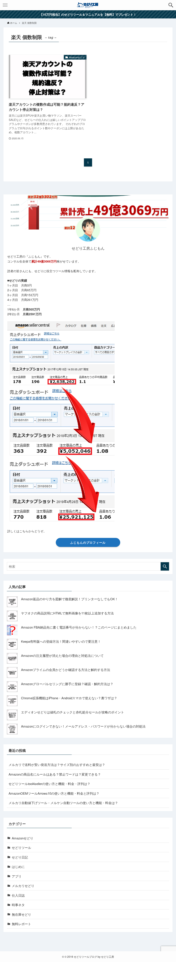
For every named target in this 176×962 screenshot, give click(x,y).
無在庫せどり (21, 914)
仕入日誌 (18, 895)
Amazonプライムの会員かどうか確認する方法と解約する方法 (65, 669)
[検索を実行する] (165, 566)
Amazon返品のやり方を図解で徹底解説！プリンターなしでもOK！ (69, 599)
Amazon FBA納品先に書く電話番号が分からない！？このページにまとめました (79, 627)
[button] (171, 5)
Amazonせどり (22, 838)
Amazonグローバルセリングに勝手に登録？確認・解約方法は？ (67, 683)
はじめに (18, 866)
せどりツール (21, 847)
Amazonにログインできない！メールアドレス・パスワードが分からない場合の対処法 (83, 726)
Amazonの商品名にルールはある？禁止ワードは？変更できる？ (55, 774)
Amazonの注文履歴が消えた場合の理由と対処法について (62, 655)
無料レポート (21, 923)
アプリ (16, 876)
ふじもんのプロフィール (88, 542)
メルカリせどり (23, 885)
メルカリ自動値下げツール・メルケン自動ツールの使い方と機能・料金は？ (63, 802)
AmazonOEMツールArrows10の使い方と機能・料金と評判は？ (54, 793)
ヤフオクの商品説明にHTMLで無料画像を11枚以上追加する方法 (67, 613)
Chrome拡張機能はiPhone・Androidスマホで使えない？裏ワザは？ (69, 698)
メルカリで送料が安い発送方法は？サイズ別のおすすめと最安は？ (57, 764)
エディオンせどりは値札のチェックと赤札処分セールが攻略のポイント (72, 712)
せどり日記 (20, 857)
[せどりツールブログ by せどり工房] (88, 5)
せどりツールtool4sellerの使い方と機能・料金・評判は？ (49, 783)
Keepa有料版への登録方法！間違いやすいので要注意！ (61, 641)
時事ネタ (18, 904)
